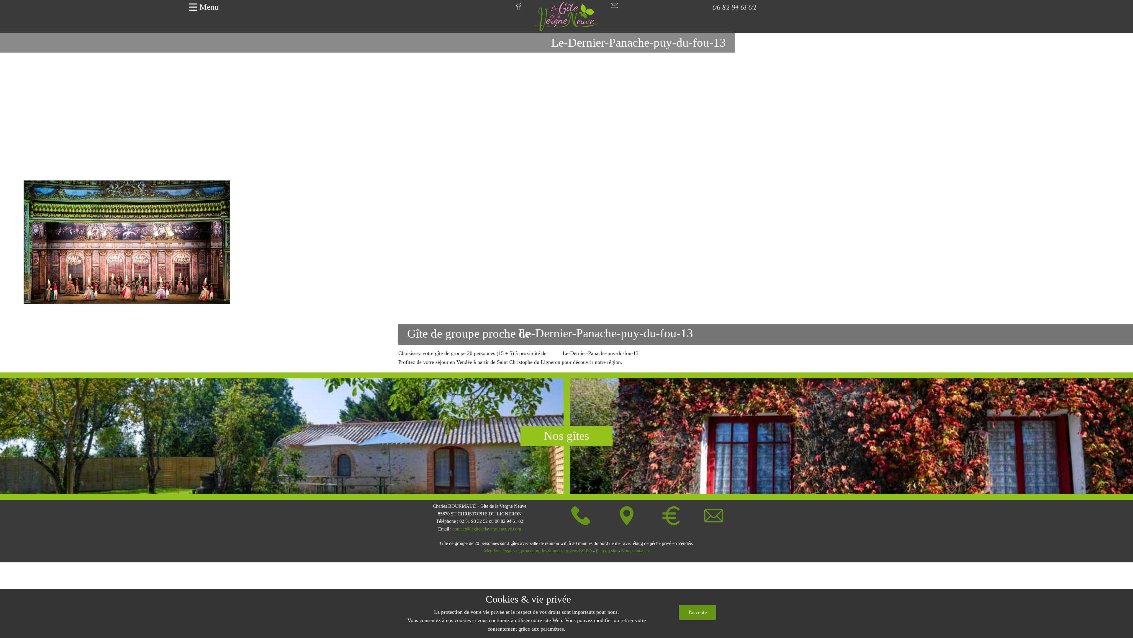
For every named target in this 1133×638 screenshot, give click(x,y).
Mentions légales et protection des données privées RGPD (538, 550)
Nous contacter (635, 550)
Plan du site (606, 550)
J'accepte (697, 612)
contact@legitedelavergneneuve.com (487, 528)
